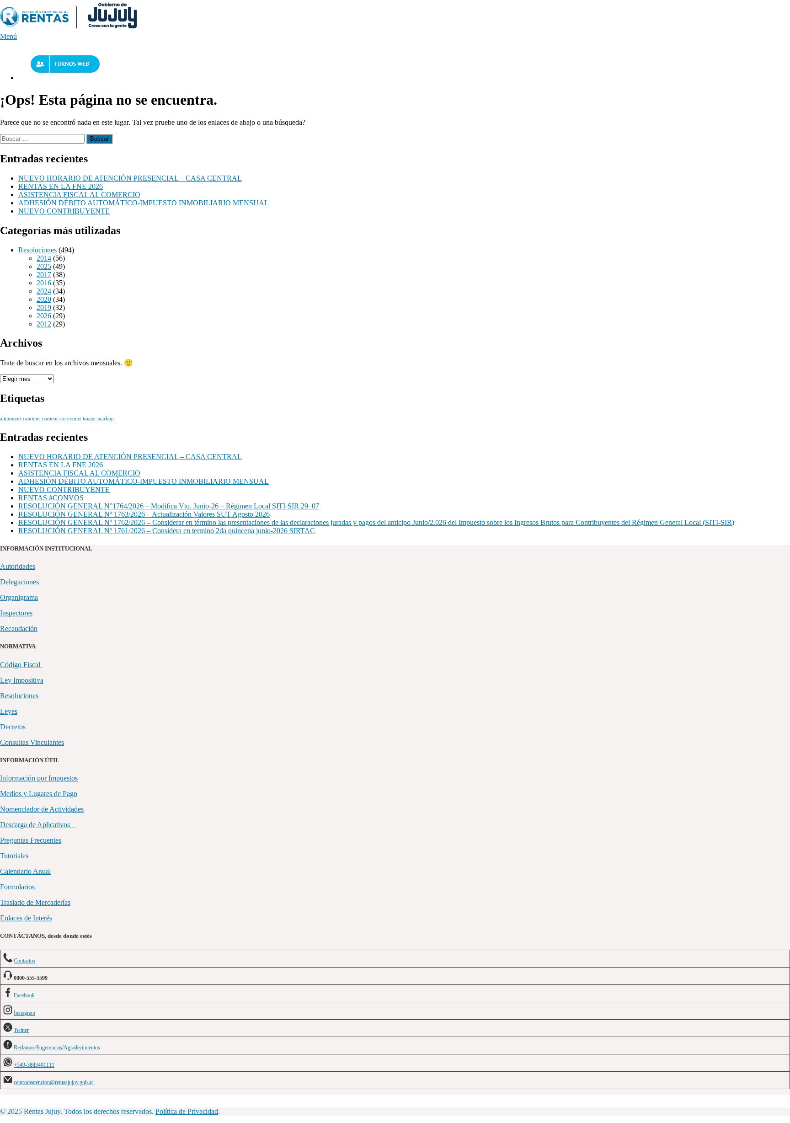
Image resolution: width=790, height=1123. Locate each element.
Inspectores (16, 613)
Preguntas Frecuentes (30, 840)
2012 (44, 324)
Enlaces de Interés (26, 918)
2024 (44, 291)
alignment (10, 418)
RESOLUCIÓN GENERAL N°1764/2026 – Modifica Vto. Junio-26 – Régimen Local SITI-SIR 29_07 (168, 506)
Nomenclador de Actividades (42, 809)
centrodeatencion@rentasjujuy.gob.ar (53, 1082)
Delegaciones (19, 582)
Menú (8, 36)
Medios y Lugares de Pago (38, 793)
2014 (44, 258)
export (74, 418)
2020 (44, 299)
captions (31, 418)
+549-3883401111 (34, 1065)
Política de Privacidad (186, 1111)
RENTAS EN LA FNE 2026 (60, 186)
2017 (44, 274)
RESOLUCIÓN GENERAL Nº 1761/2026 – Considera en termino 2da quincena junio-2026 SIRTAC (166, 531)
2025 (44, 266)
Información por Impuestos (39, 778)
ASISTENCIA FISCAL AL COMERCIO (79, 194)
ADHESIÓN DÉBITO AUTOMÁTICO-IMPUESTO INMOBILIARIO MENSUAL (143, 203)
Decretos (13, 727)
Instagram (24, 1013)
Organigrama (19, 597)
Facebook (24, 995)
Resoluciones (37, 250)
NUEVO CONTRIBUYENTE (64, 211)
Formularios (17, 887)
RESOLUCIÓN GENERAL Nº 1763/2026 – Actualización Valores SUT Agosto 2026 (144, 514)
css (62, 418)
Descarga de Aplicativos (37, 825)
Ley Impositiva (21, 680)
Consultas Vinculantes (32, 742)
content (50, 418)
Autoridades (17, 566)
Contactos (24, 960)
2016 (44, 283)
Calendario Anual (25, 871)
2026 (44, 316)
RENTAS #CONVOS (51, 498)
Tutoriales (14, 856)
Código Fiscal (21, 664)
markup (105, 418)
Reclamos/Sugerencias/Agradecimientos (57, 1047)
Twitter (21, 1030)
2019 (44, 307)
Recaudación (18, 628)
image (89, 418)
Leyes (8, 711)
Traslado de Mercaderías (35, 902)
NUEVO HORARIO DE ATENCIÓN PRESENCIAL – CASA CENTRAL (130, 178)
